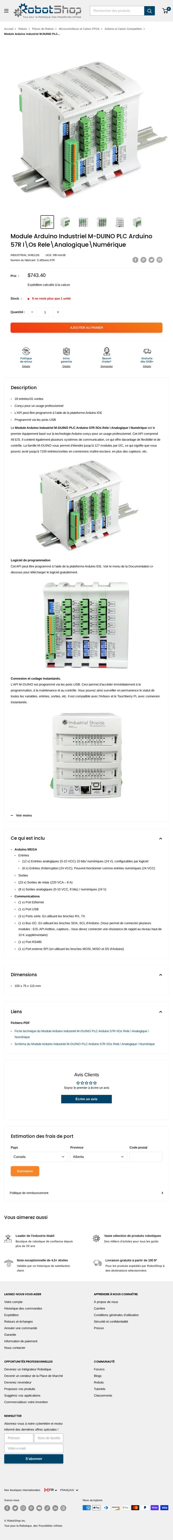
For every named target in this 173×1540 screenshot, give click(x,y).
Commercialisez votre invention (26, 1402)
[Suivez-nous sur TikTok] (47, 1508)
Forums (99, 1369)
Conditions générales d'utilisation (116, 1315)
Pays (14, 1147)
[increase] (58, 312)
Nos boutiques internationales (22, 1490)
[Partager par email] (159, 260)
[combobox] (117, 11)
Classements (103, 1395)
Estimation (25, 1171)
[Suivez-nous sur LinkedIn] (55, 1508)
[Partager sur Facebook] (135, 260)
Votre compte (13, 1302)
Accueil (8, 28)
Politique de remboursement (29, 1193)
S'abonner (34, 1459)
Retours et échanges (18, 1321)
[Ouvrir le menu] (6, 10)
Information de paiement (20, 1341)
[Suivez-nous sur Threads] (63, 1508)
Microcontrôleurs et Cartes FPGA (79, 28)
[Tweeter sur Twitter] (151, 260)
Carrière (99, 1308)
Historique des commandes (23, 1308)
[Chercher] (149, 10)
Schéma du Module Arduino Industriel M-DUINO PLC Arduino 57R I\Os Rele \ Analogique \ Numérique (85, 1044)
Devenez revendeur (17, 1382)
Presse (99, 1328)
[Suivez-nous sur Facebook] (7, 1508)
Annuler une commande (20, 1328)
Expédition (11, 1315)
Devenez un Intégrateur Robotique (27, 1369)
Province (76, 1147)
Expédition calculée (41, 284)
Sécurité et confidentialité (111, 1321)
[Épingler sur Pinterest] (143, 260)
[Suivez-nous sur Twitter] (15, 1508)
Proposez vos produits (19, 1389)
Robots (22, 28)
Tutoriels (99, 1389)
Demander (107, 366)
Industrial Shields (25, 255)
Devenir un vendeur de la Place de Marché (33, 1376)
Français (68, 1490)
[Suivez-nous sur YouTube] (39, 1508)
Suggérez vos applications (22, 1395)
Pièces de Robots (43, 28)
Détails (26, 366)
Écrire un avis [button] (86, 1099)
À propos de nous (106, 1302)
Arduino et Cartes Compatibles (123, 28)
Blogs (98, 1376)
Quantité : (18, 312)
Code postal (138, 1147)
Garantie (10, 1334)
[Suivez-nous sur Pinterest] (31, 1508)
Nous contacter (14, 1347)
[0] (165, 10)
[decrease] (32, 312)
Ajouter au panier (86, 327)
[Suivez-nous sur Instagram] (23, 1508)
